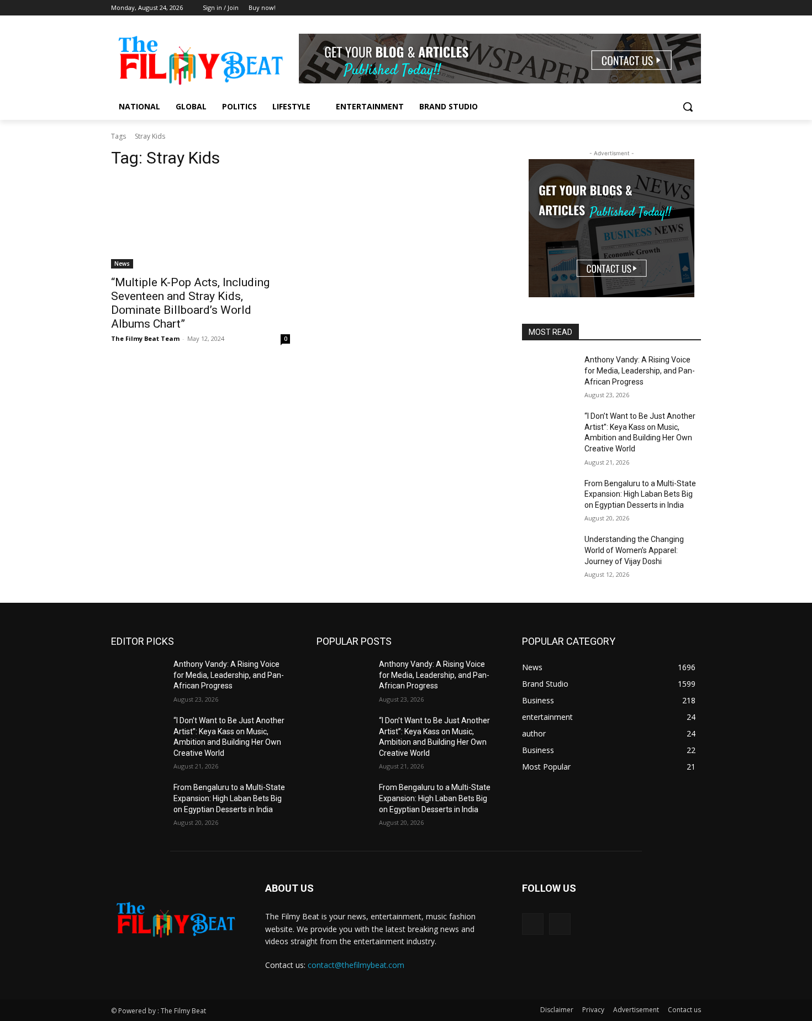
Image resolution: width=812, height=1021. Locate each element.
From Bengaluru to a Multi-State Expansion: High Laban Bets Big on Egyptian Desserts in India (640, 494)
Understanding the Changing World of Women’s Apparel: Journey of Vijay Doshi (634, 550)
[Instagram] (694, 8)
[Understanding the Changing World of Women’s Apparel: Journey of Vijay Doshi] (549, 553)
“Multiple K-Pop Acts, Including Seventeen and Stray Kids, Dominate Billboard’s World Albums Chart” (190, 303)
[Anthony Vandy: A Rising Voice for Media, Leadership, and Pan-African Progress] (549, 373)
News (122, 263)
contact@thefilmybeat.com (356, 965)
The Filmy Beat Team (145, 338)
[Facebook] (679, 8)
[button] (687, 106)
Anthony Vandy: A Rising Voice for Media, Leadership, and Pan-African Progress (639, 370)
